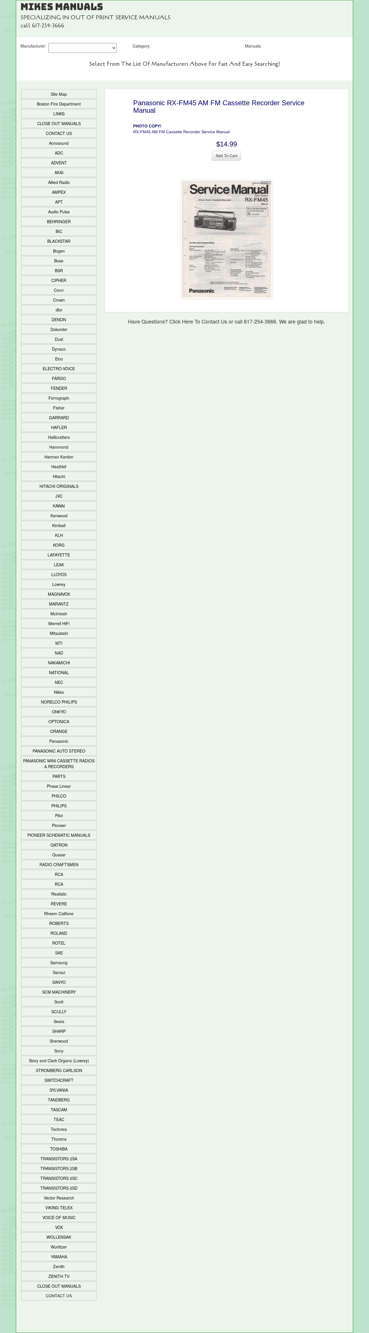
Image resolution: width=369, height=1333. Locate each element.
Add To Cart (226, 155)
